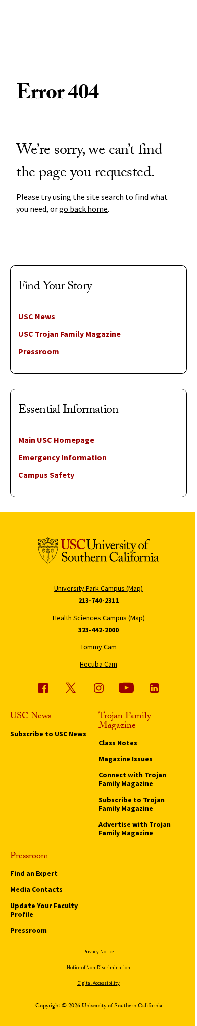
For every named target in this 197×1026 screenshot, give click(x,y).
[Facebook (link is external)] (43, 687)
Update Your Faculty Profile (44, 910)
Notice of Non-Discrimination (98, 967)
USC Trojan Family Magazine (69, 334)
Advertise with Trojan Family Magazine (134, 828)
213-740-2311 (98, 600)
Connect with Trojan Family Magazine (132, 779)
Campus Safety (46, 475)
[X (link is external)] (70, 687)
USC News (36, 316)
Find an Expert (34, 873)
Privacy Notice (98, 951)
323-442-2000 (98, 629)
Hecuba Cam (98, 664)
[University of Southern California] (98, 552)
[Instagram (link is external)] (98, 687)
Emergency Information (62, 457)
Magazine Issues (125, 758)
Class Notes (117, 742)
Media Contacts (36, 889)
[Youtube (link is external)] (126, 687)
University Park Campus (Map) (98, 588)
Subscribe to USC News (48, 733)
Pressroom (38, 351)
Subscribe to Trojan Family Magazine (131, 804)
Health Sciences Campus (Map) (99, 617)
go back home (83, 209)
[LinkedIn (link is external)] (154, 687)
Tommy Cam (98, 646)
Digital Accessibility (98, 983)
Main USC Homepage (56, 440)
